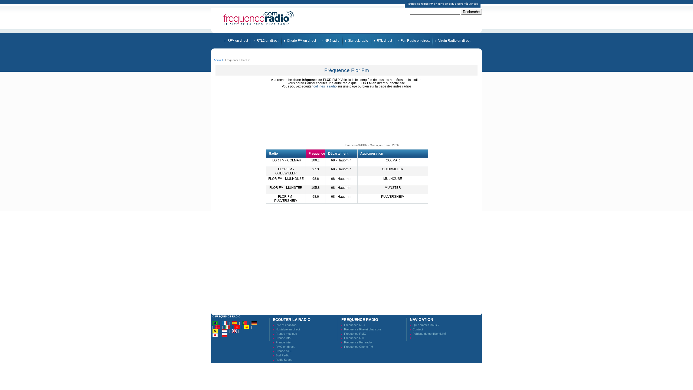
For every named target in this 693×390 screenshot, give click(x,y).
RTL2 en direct (267, 41)
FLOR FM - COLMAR (285, 160)
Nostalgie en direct (288, 329)
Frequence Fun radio (358, 342)
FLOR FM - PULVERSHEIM (286, 199)
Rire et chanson (286, 325)
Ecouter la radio (291, 319)
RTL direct (384, 41)
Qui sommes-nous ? (426, 325)
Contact (418, 329)
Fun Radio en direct (415, 41)
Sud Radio (282, 355)
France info (283, 338)
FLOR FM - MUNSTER (285, 188)
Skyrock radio (358, 41)
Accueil (218, 59)
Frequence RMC (355, 333)
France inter (284, 342)
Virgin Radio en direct (454, 41)
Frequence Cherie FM (358, 346)
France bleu (283, 351)
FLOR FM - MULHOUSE (286, 179)
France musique (286, 333)
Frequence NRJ (354, 325)
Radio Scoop (284, 359)
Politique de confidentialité (429, 333)
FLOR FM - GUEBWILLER (286, 171)
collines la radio (325, 86)
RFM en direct (237, 41)
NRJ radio (332, 41)
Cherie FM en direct (301, 41)
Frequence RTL (354, 338)
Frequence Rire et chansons (363, 329)
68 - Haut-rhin (341, 160)
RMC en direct (285, 346)
